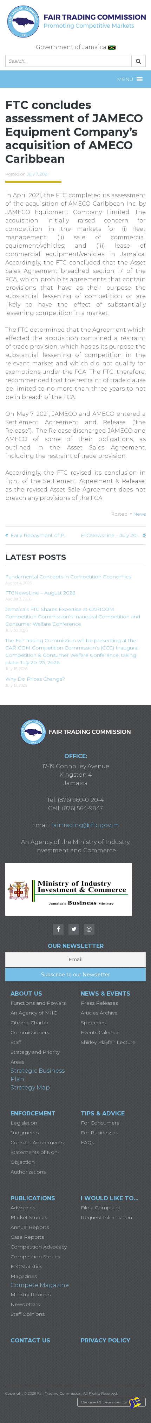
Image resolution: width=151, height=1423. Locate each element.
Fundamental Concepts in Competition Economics (68, 576)
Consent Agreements (37, 1142)
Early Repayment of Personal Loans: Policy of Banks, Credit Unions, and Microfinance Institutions (40, 535)
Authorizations (28, 1172)
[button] (125, 79)
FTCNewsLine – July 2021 (110, 535)
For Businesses (99, 1132)
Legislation (24, 1123)
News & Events (105, 993)
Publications (33, 1198)
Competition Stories (35, 1256)
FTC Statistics (26, 1266)
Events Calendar (100, 1032)
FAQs (87, 1142)
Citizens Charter (29, 1022)
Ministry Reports (31, 1294)
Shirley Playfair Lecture (108, 1042)
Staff (16, 1042)
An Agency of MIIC (34, 1013)
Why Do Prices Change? (35, 679)
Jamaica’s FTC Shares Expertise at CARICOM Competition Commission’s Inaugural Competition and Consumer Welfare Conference (72, 616)
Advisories (23, 1207)
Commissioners (30, 1032)
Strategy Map (30, 1087)
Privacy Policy (105, 1340)
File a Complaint (100, 1207)
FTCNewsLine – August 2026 (40, 593)
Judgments (25, 1132)
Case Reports (27, 1237)
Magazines (24, 1276)
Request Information (106, 1217)
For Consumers (100, 1123)
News (139, 514)
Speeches (93, 1022)
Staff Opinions (28, 1314)
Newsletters (25, 1304)
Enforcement (33, 1113)
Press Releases (99, 1003)
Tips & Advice (103, 1113)
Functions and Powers (38, 1003)
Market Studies (29, 1217)
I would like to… (109, 1198)
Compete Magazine (40, 1285)
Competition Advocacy (39, 1247)
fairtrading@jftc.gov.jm (85, 825)
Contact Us (30, 1340)
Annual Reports (30, 1227)
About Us (26, 993)
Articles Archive (99, 1013)
